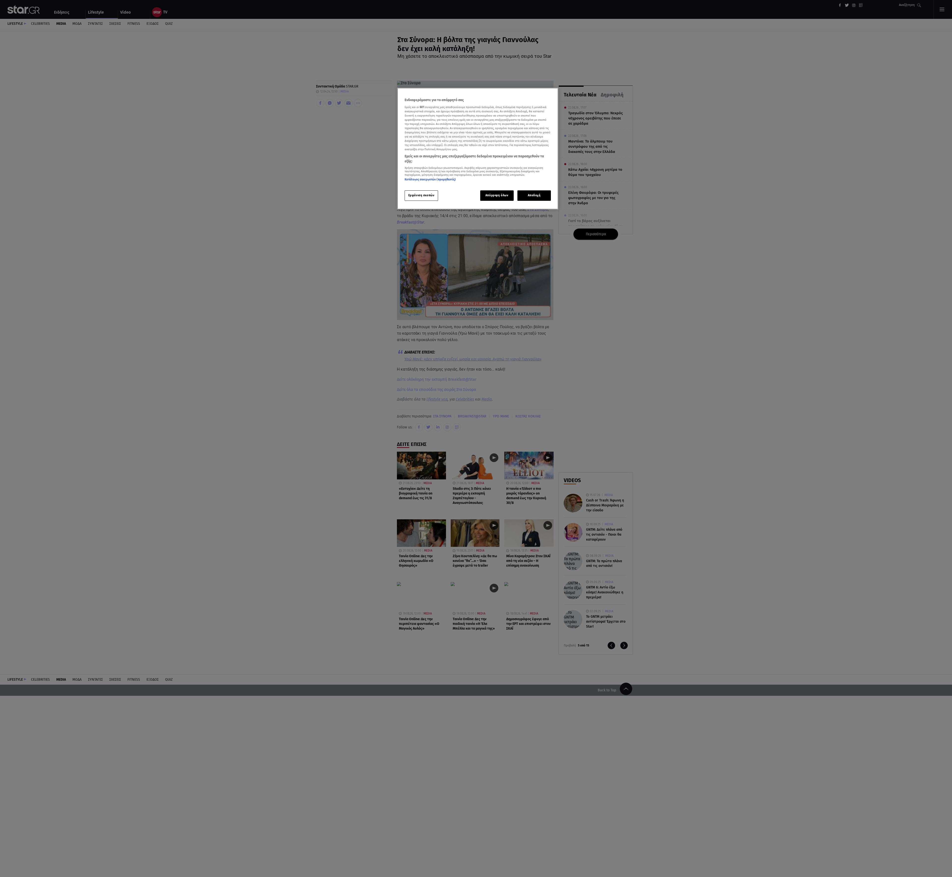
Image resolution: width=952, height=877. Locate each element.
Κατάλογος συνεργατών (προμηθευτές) (430, 179)
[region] (477, 148)
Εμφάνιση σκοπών (421, 195)
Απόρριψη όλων (496, 195)
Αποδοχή (534, 195)
